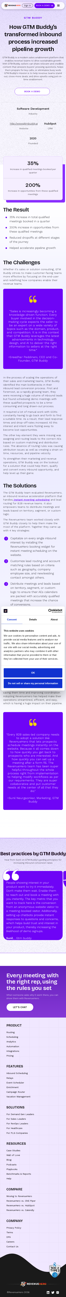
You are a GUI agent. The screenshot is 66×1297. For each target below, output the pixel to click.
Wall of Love (13, 1155)
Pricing (9, 1055)
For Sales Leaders (16, 1119)
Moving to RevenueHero (19, 1196)
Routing (10, 1032)
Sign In (27, 5)
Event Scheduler (15, 1082)
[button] (58, 5)
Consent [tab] (12, 619)
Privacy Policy (13, 1227)
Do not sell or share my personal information (33, 683)
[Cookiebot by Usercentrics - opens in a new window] (48, 611)
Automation (12, 1046)
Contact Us (12, 1246)
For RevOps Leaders (17, 1123)
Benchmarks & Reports (18, 1174)
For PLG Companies (17, 1133)
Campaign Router (15, 1092)
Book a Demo (43, 5)
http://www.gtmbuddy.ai (24, 123)
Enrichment (12, 1087)
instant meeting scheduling (31, 499)
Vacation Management (18, 1096)
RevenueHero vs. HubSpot (20, 1205)
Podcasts (11, 1164)
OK (33, 673)
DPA (8, 1237)
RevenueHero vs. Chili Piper (21, 1201)
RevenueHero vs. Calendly (20, 1210)
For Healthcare (14, 1128)
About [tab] (54, 619)
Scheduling (12, 1037)
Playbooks (11, 1169)
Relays (9, 1078)
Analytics (11, 1041)
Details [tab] (33, 619)
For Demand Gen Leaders (20, 1114)
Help (8, 1178)
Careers (10, 1241)
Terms (9, 1232)
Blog (8, 1159)
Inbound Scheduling (17, 1073)
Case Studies (13, 1150)
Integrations (12, 1051)
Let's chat (20, 1007)
